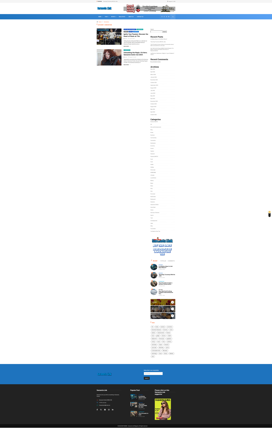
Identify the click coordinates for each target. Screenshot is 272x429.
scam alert (154, 347)
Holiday (152, 167)
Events (126, 31)
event (171, 329)
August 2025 (153, 87)
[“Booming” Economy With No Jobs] (133, 404)
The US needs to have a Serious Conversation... (165, 283)
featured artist (161, 332)
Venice (165, 353)
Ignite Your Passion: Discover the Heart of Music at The (136, 35)
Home (100, 21)
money (153, 341)
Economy (153, 145)
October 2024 (154, 103)
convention (169, 326)
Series (152, 210)
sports (167, 347)
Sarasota (136, 31)
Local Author (153, 177)
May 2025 (153, 95)
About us (131, 16)
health (169, 335)
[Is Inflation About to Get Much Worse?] (133, 397)
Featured (153, 153)
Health (152, 164)
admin (126, 38)
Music (130, 31)
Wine (152, 226)
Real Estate (122, 16)
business (163, 326)
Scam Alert (153, 207)
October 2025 (154, 82)
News (99, 16)
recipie (160, 344)
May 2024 (153, 109)
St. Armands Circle (156, 350)
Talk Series (164, 350)
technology (154, 353)
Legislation (168, 338)
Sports (113, 16)
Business (153, 135)
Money (152, 180)
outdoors (169, 341)
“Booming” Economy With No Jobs (158, 41)
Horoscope (153, 169)
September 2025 (154, 85)
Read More (126, 46)
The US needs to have (143, 414)
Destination (153, 143)
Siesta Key (161, 347)
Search (152, 29)
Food (106, 16)
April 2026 (153, 71)
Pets (152, 188)
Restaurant (153, 199)
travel (160, 353)
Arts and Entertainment (129, 29)
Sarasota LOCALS (155, 204)
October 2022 (154, 114)
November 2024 (154, 101)
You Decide (153, 228)
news (163, 341)
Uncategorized (154, 220)
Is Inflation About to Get (142, 397)
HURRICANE (153, 172)
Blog (152, 129)
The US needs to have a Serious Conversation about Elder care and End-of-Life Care (120, 1)
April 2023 (153, 112)
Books (152, 132)
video (152, 223)
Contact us (140, 16)
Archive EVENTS (154, 121)
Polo (152, 191)
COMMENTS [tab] (171, 261)
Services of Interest (155, 212)
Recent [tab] (155, 261)
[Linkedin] (168, 16)
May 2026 (153, 69)
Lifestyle (152, 175)
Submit (147, 378)
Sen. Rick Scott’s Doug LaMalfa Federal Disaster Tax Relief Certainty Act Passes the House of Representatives (162, 49)
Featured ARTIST (154, 156)
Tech (152, 218)
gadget (157, 335)
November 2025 (154, 79)
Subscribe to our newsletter (152, 370)
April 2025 (153, 98)
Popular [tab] (163, 261)
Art (151, 124)
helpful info (154, 338)
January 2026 (154, 77)
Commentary (153, 137)
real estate (154, 344)
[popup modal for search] (173, 16)
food (153, 335)
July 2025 (153, 90)
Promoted (153, 193)
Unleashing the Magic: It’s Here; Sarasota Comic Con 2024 (135, 53)
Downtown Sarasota (156, 329)
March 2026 (153, 74)
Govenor (164, 335)
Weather (171, 353)
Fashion (152, 151)
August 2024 (153, 106)
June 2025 (153, 93)
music (158, 341)
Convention (106, 21)
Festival (168, 332)
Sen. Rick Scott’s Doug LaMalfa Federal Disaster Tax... (166, 292)
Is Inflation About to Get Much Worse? (159, 39)
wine (153, 356)
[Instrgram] (166, 16)
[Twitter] (164, 16)
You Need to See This (155, 231)
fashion (153, 332)
